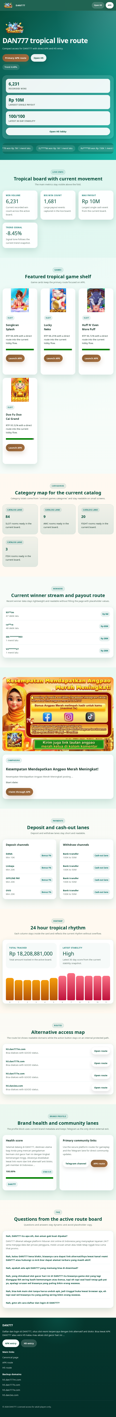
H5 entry (29, 1343)
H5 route (71, 1172)
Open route (100, 1050)
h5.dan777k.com (11, 1384)
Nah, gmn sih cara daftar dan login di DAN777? (33, 1302)
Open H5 (98, 5)
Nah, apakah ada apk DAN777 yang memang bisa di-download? (42, 1267)
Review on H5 (45, 791)
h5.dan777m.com (11, 1379)
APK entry (10, 1343)
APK (109, 5)
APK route (99, 1163)
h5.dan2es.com (10, 1395)
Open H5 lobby (58, 131)
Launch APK (15, 358)
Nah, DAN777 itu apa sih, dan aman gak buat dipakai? (36, 1235)
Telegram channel (76, 1163)
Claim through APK (19, 791)
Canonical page (10, 1357)
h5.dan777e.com (11, 1389)
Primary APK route (15, 57)
